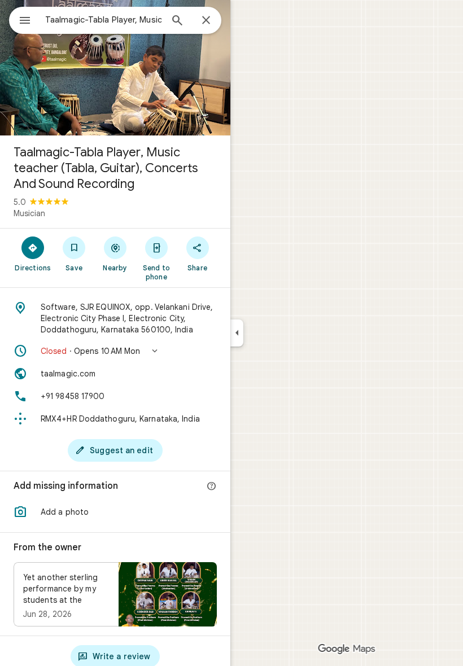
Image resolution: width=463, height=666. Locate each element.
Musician (29, 213)
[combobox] (103, 20)
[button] (115, 351)
